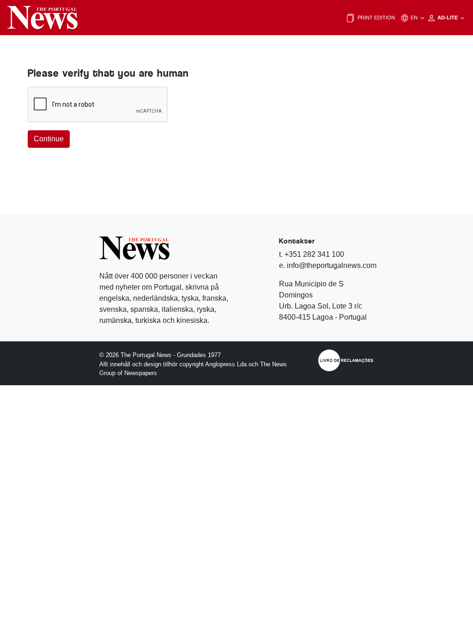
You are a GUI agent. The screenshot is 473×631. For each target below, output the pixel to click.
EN (415, 17)
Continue (49, 139)
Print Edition (375, 17)
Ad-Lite (448, 17)
